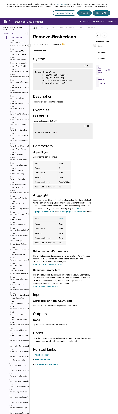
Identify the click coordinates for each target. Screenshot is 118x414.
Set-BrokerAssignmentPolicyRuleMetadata (18, 391)
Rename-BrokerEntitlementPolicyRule (18, 259)
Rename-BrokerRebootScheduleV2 (18, 294)
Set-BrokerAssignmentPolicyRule (18, 385)
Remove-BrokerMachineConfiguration (18, 81)
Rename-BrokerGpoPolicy (15, 264)
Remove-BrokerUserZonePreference (18, 192)
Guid (61, 219)
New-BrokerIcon (42, 360)
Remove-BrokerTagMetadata (17, 178)
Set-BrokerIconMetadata (46, 364)
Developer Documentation (29, 21)
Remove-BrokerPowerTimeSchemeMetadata (18, 118)
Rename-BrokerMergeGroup (16, 283)
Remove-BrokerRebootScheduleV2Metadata (18, 139)
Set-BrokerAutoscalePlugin (18, 407)
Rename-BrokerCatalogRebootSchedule (18, 248)
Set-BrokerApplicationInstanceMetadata (18, 375)
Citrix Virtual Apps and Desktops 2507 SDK (80, 28)
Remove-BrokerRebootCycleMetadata (18, 124)
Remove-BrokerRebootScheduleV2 (18, 134)
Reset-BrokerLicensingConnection (18, 318)
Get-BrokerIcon (42, 355)
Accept (84, 13)
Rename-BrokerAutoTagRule (16, 240)
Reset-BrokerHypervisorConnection (18, 308)
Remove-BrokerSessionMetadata (18, 159)
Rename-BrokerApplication (16, 218)
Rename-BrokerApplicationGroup (18, 224)
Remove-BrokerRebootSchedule (18, 129)
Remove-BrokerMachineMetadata (18, 92)
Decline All (101, 13)
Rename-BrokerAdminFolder (16, 202)
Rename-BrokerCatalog (18, 244)
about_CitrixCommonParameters (47, 264)
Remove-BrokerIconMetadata (17, 42)
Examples (101, 58)
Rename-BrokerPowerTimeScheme (18, 289)
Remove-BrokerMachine (18, 66)
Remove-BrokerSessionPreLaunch (18, 164)
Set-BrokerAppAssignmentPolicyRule (18, 350)
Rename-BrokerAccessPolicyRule (18, 197)
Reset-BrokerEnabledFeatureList (18, 303)
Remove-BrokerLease (17, 54)
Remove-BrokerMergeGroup (16, 108)
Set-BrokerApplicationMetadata (18, 380)
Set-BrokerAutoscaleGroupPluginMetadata (18, 401)
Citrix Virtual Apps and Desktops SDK (50, 28)
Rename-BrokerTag (16, 298)
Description (102, 52)
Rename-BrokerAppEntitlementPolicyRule (18, 213)
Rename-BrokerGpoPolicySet (17, 269)
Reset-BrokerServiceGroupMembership (18, 324)
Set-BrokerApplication (17, 360)
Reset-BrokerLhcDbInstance (17, 313)
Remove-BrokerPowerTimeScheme (18, 113)
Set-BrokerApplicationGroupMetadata (18, 369)
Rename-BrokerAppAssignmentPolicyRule (18, 208)
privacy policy (61, 4)
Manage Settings (65, 13)
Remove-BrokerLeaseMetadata (17, 59)
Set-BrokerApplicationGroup (18, 364)
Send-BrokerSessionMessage (18, 329)
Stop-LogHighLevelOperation (71, 211)
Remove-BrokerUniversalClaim (17, 183)
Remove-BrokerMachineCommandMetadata (18, 76)
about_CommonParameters (45, 286)
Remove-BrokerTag (16, 174)
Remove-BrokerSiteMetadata (17, 169)
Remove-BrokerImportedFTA (16, 50)
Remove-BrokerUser (17, 187)
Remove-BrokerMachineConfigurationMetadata (18, 86)
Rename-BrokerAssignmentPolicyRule (18, 229)
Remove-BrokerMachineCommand (18, 70)
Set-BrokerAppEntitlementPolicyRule (18, 356)
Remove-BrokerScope (17, 149)
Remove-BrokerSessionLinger (17, 153)
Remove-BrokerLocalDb (18, 63)
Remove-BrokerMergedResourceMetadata (18, 102)
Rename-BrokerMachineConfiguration (18, 278)
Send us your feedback (101, 82)
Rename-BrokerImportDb (18, 274)
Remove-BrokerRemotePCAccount (18, 145)
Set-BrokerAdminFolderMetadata (18, 345)
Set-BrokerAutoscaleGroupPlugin (18, 396)
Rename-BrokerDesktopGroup (17, 253)
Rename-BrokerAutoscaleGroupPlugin (18, 234)
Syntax (100, 46)
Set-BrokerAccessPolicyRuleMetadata (18, 340)
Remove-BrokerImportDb (18, 46)
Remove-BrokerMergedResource (18, 97)
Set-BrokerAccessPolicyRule (18, 334)
